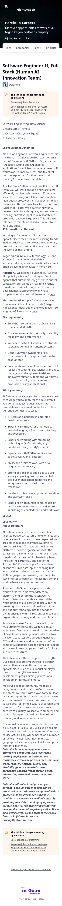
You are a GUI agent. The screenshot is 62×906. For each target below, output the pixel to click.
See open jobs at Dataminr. (25, 102)
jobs (8, 48)
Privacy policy (24, 899)
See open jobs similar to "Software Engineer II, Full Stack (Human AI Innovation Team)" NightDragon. (29, 109)
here (48, 798)
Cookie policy (38, 899)
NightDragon (26, 10)
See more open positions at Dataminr (31, 869)
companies (23, 48)
